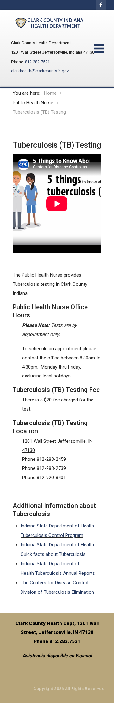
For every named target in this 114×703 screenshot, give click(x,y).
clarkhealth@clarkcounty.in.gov (40, 71)
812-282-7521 (37, 61)
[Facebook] (101, 5)
